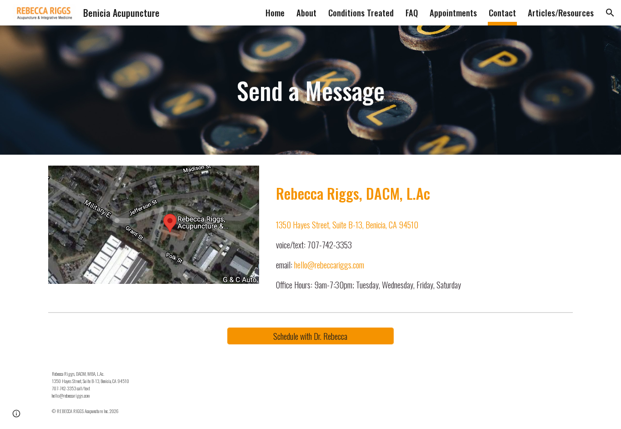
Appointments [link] (453, 12)
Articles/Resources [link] (561, 12)
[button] (610, 13)
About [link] (306, 12)
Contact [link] (502, 12)
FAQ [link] (412, 12)
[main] (310, 90)
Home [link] (275, 12)
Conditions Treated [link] (361, 12)
